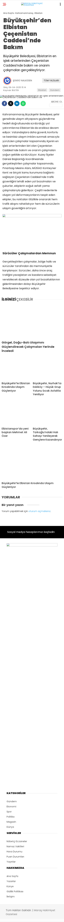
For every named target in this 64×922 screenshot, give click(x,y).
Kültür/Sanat (14, 80)
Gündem (10, 40)
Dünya (9, 60)
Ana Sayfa (11, 27)
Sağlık (9, 73)
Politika (10, 53)
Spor (8, 66)
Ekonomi (10, 47)
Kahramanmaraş (15, 33)
